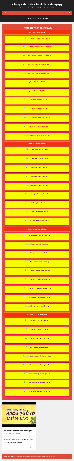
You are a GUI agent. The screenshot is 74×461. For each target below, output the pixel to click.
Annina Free (44, 456)
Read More (30, 447)
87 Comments (16, 433)
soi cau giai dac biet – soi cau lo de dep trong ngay (37, 4)
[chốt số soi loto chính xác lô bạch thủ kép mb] (19, 414)
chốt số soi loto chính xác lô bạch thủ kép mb (18, 431)
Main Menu (6, 13)
